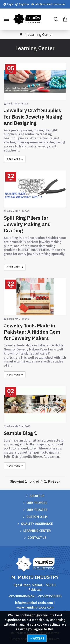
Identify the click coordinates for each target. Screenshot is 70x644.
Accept (39, 638)
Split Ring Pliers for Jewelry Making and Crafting (27, 224)
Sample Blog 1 (20, 433)
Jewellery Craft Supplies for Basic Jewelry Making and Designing (33, 116)
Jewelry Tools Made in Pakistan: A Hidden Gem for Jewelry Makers (32, 332)
